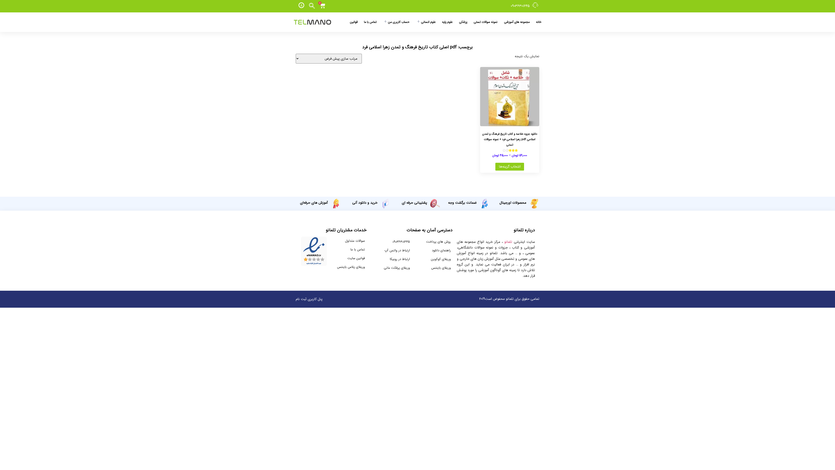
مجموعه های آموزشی (517, 22)
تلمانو (508, 242)
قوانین (354, 22)
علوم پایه (447, 22)
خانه (538, 22)
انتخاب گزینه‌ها (510, 166)
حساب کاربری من (398, 22)
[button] (312, 6)
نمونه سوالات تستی (486, 22)
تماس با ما (370, 22)
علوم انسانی (428, 22)
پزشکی (463, 22)
